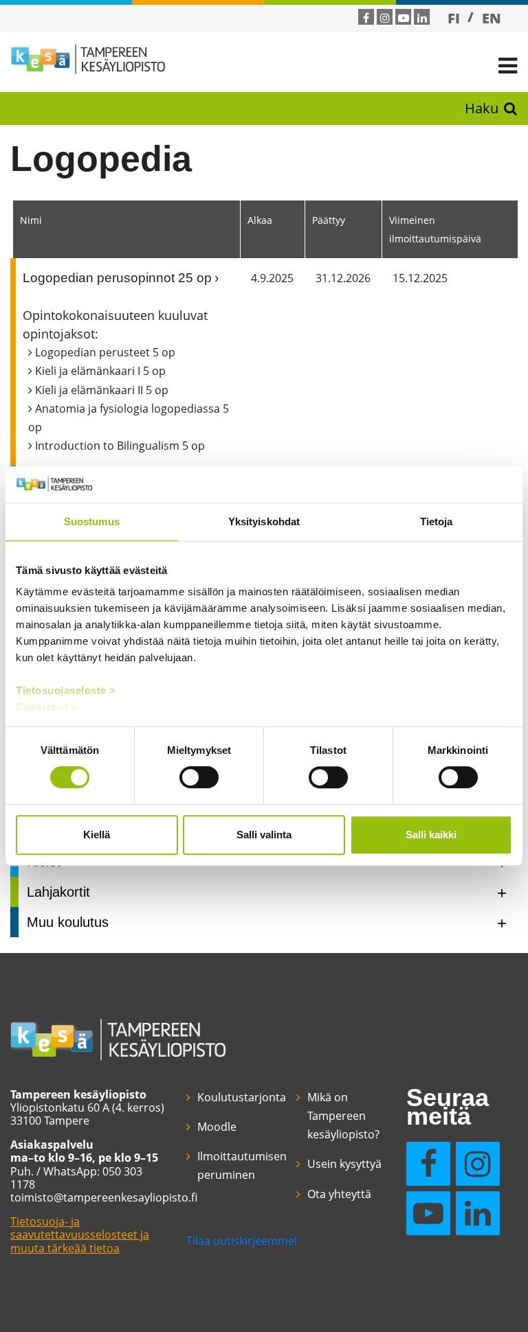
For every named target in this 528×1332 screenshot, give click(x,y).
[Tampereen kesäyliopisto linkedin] (422, 17)
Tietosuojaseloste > (66, 690)
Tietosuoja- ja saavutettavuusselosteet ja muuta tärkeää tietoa (79, 1234)
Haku (481, 108)
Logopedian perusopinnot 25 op (117, 278)
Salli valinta (264, 834)
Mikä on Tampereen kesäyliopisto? (343, 1116)
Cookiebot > (47, 707)
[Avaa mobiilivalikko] (507, 65)
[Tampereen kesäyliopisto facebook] (366, 17)
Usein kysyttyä (344, 1163)
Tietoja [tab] (436, 521)
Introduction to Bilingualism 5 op (120, 445)
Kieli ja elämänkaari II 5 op (101, 390)
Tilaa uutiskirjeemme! (241, 1240)
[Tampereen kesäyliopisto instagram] (385, 17)
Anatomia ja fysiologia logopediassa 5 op (128, 418)
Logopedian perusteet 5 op (105, 352)
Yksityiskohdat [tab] (264, 521)
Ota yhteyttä (339, 1194)
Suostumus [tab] (92, 521)
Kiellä (96, 834)
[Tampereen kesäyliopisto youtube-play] (403, 17)
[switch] (199, 777)
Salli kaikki (431, 834)
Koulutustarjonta (241, 1097)
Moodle (216, 1126)
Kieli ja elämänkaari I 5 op (100, 370)
